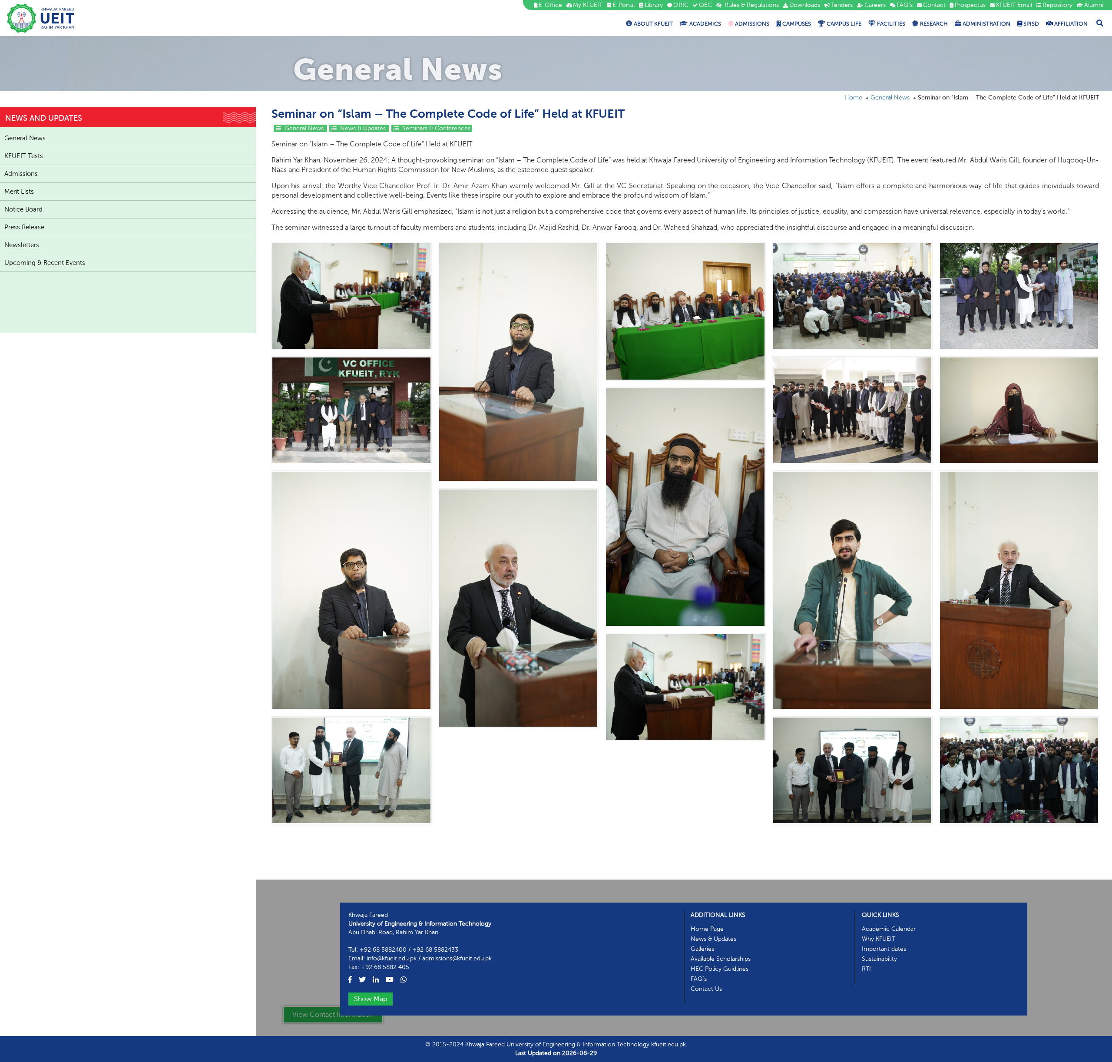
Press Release (24, 227)
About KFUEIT (653, 24)
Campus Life (844, 24)
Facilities (891, 24)
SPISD (1030, 24)
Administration (986, 24)
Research (934, 24)
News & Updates (362, 128)
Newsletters (21, 245)
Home (853, 97)
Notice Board (23, 209)
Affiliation (1070, 24)
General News (890, 97)
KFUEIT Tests (23, 155)
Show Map (370, 999)
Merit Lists (19, 191)
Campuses (796, 24)
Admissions (751, 24)
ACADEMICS (705, 24)
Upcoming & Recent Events (44, 262)
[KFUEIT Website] (41, 18)
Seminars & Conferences (435, 128)
